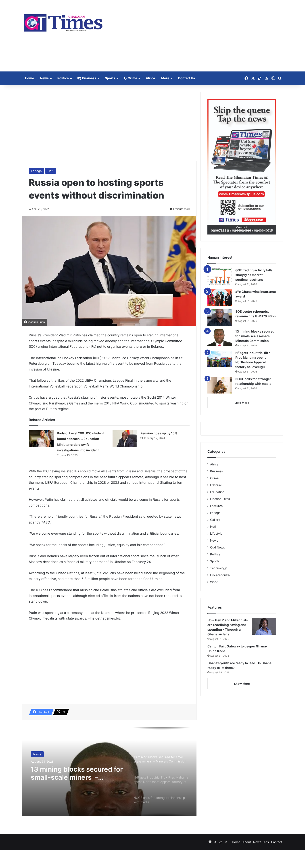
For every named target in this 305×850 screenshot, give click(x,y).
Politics (63, 78)
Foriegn (36, 171)
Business (88, 78)
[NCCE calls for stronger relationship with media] (219, 385)
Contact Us (186, 78)
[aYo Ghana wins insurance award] (219, 297)
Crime (132, 78)
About (246, 842)
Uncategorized (220, 575)
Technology (218, 568)
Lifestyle (216, 533)
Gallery (215, 519)
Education (217, 492)
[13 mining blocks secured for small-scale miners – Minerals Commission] (219, 337)
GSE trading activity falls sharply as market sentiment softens (254, 274)
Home (29, 78)
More (165, 78)
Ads (266, 842)
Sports (110, 78)
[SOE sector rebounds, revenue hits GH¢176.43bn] (219, 317)
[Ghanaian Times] (63, 21)
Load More (241, 402)
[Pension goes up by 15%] (125, 438)
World (214, 582)
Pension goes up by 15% (158, 433)
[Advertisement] (197, 35)
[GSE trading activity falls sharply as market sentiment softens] (219, 276)
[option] (109, 771)
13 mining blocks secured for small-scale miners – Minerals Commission (77, 773)
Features (216, 506)
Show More (242, 683)
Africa (150, 78)
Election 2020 (220, 499)
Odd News (217, 547)
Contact (276, 842)
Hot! (51, 171)
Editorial (215, 485)
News (44, 78)
